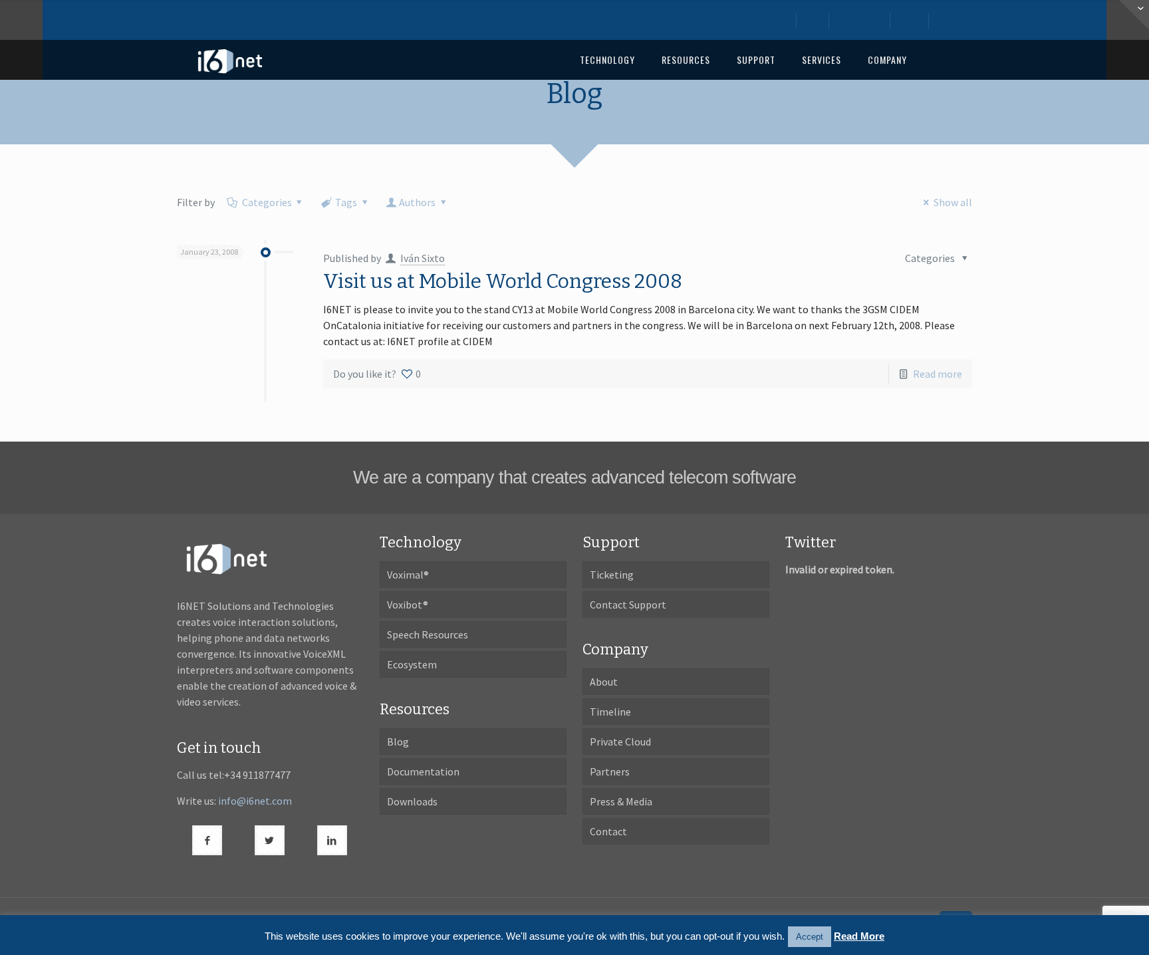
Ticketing (612, 574)
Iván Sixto (422, 258)
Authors (417, 202)
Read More (859, 936)
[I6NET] (230, 60)
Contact (953, 21)
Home (778, 21)
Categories (267, 202)
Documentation (423, 771)
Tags (346, 202)
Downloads (860, 21)
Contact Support (628, 604)
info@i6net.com (255, 800)
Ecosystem (412, 664)
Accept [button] (809, 937)
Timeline (610, 711)
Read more (937, 373)
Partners (610, 771)
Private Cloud (620, 741)
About (910, 21)
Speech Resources (427, 634)
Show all (952, 202)
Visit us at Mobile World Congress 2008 (502, 281)
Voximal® (408, 574)
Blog (814, 21)
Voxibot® (407, 604)
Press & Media (621, 801)
